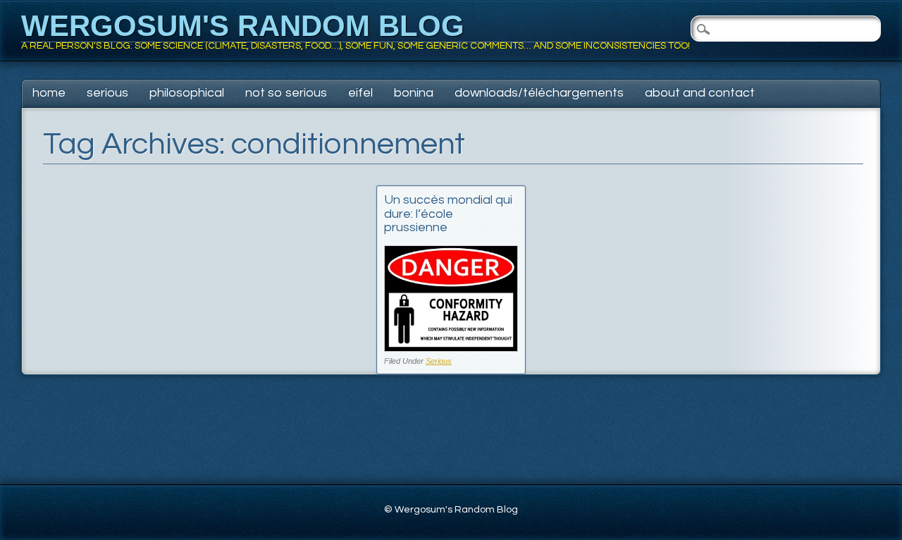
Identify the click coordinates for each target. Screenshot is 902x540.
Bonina (413, 92)
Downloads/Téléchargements (539, 92)
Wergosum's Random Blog (242, 25)
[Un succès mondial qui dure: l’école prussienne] (451, 348)
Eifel (360, 92)
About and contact (700, 92)
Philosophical (186, 92)
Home (49, 92)
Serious (107, 92)
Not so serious (286, 92)
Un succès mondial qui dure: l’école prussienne (448, 214)
